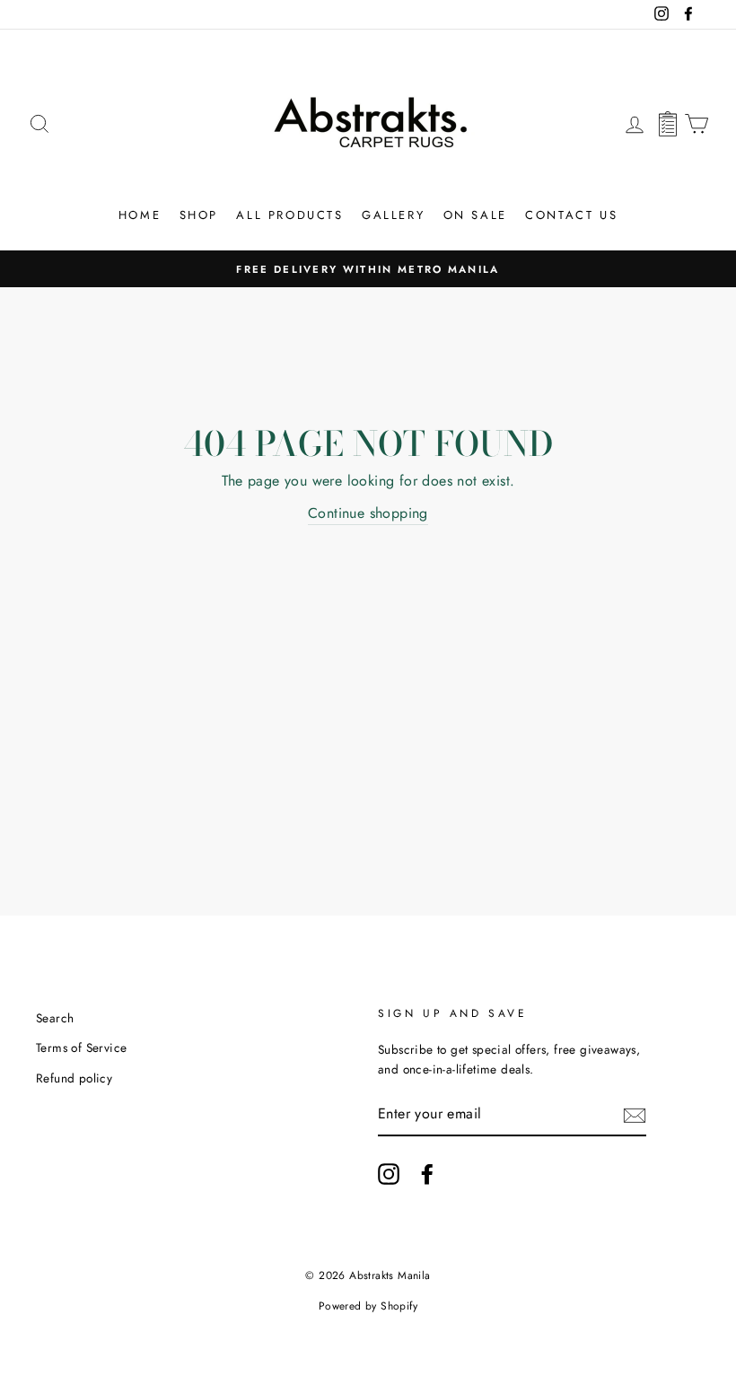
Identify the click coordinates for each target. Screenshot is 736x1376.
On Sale (475, 214)
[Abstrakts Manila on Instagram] (388, 1174)
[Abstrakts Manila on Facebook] (427, 1174)
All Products (289, 214)
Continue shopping (368, 513)
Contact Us (571, 214)
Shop (199, 214)
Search (55, 1018)
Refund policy (74, 1078)
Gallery (393, 214)
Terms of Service (81, 1047)
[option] (368, 269)
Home (139, 214)
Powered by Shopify (368, 1306)
